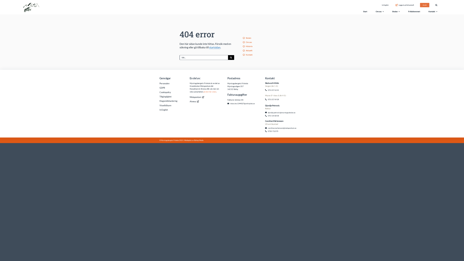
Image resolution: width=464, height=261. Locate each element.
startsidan (214, 47)
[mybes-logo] (31, 4)
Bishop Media (198, 140)
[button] (436, 5)
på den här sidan (209, 92)
